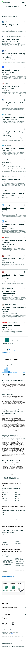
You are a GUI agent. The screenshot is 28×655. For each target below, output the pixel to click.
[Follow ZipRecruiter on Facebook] (3, 623)
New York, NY (5, 72)
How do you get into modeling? (11, 460)
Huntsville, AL (5, 195)
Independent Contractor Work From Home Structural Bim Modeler (8, 561)
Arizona (4, 534)
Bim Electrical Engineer (19, 570)
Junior (4, 518)
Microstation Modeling (7, 567)
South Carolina (18, 543)
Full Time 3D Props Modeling (7, 565)
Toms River (17, 498)
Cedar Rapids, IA (6, 41)
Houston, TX (5, 244)
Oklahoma (5, 536)
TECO (6, 50)
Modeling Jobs (6, 352)
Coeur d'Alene (18, 494)
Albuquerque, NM (7, 55)
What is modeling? (7, 394)
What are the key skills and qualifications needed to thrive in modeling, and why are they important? (13, 437)
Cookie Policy (4, 640)
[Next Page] (22, 340)
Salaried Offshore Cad (19, 561)
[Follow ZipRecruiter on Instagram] (12, 623)
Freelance (5, 514)
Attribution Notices (11, 640)
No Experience (6, 516)
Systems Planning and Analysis (11, 128)
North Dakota (17, 539)
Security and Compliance (7, 643)
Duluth (4, 494)
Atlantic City (17, 500)
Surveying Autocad (19, 563)
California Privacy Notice (12, 636)
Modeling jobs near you (8, 576)
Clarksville (5, 500)
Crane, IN (4, 329)
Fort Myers (5, 498)
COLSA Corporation (9, 205)
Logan (4, 496)
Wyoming (17, 541)
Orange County (6, 492)
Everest (6, 83)
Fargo (16, 492)
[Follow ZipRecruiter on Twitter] (6, 623)
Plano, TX (4, 181)
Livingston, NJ (5, 164)
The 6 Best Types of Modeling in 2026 (11, 478)
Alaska (16, 535)
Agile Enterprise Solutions (10, 304)
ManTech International (12, 322)
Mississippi (5, 544)
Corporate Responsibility (20, 640)
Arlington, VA (5, 134)
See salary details (7, 364)
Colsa (6, 221)
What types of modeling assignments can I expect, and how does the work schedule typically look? (13, 411)
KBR (6, 190)
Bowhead (7, 99)
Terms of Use (20, 636)
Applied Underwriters (9, 21)
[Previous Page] (2, 340)
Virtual (4, 521)
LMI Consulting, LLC (9, 288)
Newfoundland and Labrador (7, 542)
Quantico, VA (5, 262)
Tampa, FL (5, 27)
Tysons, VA (5, 295)
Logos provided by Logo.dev (7, 629)
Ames (16, 496)
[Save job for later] (24, 21)
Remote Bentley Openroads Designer (19, 559)
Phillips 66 (7, 237)
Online (16, 514)
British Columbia (6, 539)
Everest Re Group (8, 67)
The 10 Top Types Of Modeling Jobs (11, 477)
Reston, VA (5, 311)
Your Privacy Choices (6, 633)
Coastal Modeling (6, 558)
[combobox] (13, 6)
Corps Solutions (8, 255)
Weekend (17, 517)
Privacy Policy (4, 636)
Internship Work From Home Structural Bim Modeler (19, 567)
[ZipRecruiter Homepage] (6, 2)
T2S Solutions (8, 114)
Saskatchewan (18, 537)
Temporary (17, 519)
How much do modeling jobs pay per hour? (12, 381)
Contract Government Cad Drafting (7, 571)
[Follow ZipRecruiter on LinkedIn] (9, 623)
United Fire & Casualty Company (14, 36)
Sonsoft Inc (7, 159)
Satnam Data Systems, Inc (10, 176)
